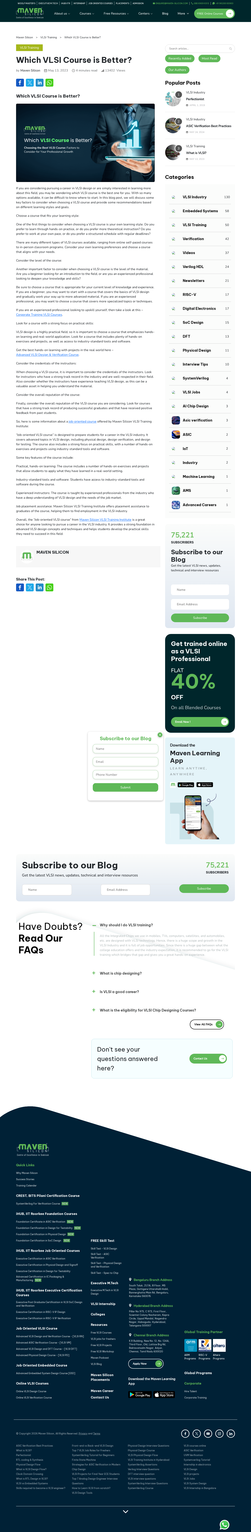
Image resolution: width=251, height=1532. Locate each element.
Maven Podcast (100, 1357)
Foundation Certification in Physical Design (45, 1234)
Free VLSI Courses (101, 1332)
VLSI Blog (96, 1364)
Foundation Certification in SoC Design (42, 1240)
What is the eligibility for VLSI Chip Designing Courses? (148, 1010)
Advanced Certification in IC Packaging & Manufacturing (40, 1278)
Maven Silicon (24, 37)
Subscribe (200, 618)
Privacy (83, 1433)
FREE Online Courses (210, 14)
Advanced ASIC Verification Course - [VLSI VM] (43, 1342)
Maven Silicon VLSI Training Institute (105, 520)
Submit (125, 787)
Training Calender (26, 1185)
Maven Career (102, 1391)
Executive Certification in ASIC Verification (40, 1258)
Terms (96, 1433)
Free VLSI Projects (101, 1345)
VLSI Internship (103, 1304)
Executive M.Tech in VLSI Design (105, 1292)
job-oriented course (82, 421)
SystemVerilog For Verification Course (42, 1203)
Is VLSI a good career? (119, 992)
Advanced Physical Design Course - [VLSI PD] (42, 1355)
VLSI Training (48, 37)
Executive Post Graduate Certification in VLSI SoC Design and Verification (49, 1304)
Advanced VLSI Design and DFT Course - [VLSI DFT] (46, 1348)
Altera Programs (219, 1357)
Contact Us (100, 1397)
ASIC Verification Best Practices (208, 126)
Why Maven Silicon (27, 1173)
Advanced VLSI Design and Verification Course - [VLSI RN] (50, 1336)
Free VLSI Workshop (102, 1351)
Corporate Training (195, 1397)
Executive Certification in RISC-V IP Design (40, 1312)
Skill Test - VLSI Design (104, 1248)
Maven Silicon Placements (102, 1377)
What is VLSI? (196, 153)
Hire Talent (190, 1391)
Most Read (209, 58)
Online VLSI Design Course (31, 1391)
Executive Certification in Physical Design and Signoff (47, 1264)
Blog (165, 13)
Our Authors (177, 70)
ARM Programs (190, 1357)
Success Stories (25, 1179)
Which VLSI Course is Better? (82, 37)
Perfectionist (195, 99)
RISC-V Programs (204, 1357)
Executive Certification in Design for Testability (43, 1271)
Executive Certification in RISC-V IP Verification (43, 1318)
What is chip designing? (121, 973)
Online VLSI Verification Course (34, 1397)
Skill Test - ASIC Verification (100, 1256)
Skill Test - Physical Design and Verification (106, 1265)
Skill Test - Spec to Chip (104, 1272)
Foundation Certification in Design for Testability (48, 1228)
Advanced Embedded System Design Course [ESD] (45, 1373)
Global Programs (198, 1373)
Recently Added (179, 58)
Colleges (98, 1314)
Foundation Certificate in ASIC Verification (44, 1221)
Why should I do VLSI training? (126, 925)
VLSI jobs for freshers (103, 1338)
